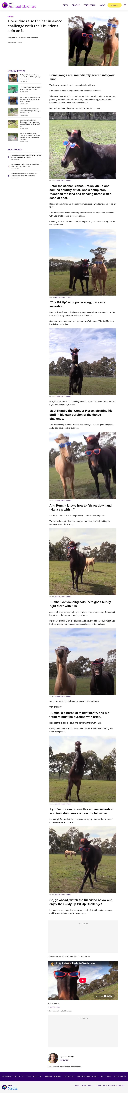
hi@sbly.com (64, 1060)
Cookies (98, 1086)
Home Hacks (120, 1076)
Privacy (90, 1086)
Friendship (90, 5)
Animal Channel (53, 1076)
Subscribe (114, 5)
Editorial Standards (66, 1011)
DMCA (105, 1086)
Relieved (19, 1076)
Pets (65, 5)
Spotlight (106, 1076)
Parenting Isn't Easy (87, 1076)
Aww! (102, 5)
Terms (83, 1086)
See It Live (69, 1076)
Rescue (76, 5)
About (77, 1086)
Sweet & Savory (34, 1076)
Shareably (7, 1076)
